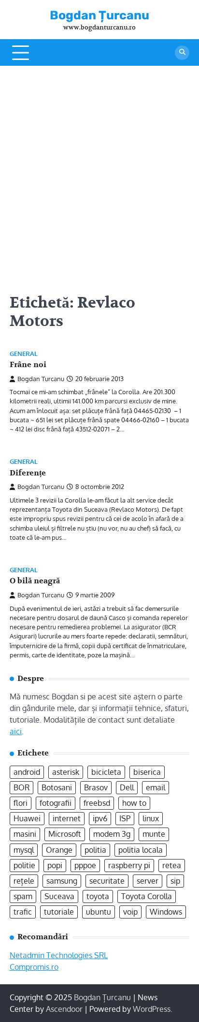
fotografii (55, 803)
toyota (97, 896)
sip (175, 881)
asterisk (65, 772)
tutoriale (59, 912)
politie (24, 865)
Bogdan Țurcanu (99, 15)
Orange (59, 850)
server (147, 881)
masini (25, 834)
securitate (107, 881)
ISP (124, 818)
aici (16, 731)
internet (67, 818)
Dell (127, 787)
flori (21, 803)
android (27, 772)
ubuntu (98, 912)
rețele (24, 881)
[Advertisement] (99, 170)
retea (171, 865)
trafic (23, 912)
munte (153, 834)
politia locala (140, 850)
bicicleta (106, 772)
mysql (24, 850)
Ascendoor (64, 1009)
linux (150, 818)
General (24, 353)
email (155, 787)
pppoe (85, 865)
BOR (21, 787)
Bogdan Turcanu (40, 379)
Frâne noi (28, 365)
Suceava (59, 896)
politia (95, 850)
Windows (166, 912)
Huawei (27, 818)
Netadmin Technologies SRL (59, 955)
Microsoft (64, 834)
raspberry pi (129, 865)
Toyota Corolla (146, 896)
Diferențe (28, 473)
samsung (61, 881)
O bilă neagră (35, 581)
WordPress (152, 1009)
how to (134, 803)
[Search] (182, 52)
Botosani (57, 787)
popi (54, 865)
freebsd (97, 803)
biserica (147, 772)
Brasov (96, 787)
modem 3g (111, 834)
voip (130, 912)
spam (23, 896)
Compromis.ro (34, 967)
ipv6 (100, 818)
